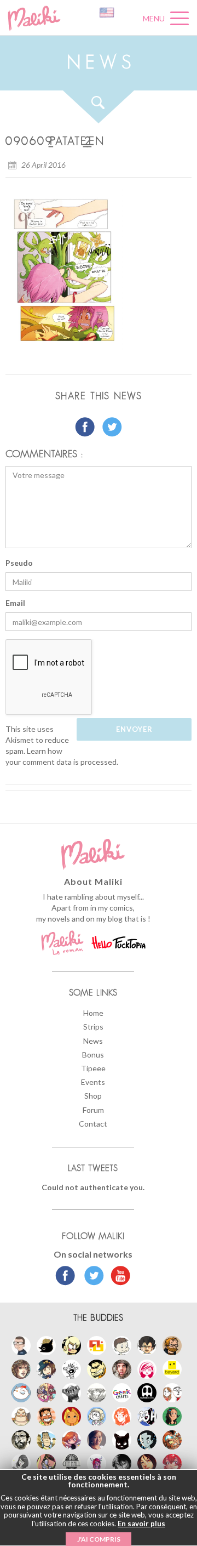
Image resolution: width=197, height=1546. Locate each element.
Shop (93, 1095)
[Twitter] (91, 1277)
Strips (93, 1026)
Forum (93, 1110)
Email (15, 602)
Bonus (93, 1054)
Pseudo (19, 562)
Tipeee (93, 1068)
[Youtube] (118, 1277)
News (93, 1040)
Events (93, 1082)
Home (93, 1013)
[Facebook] (65, 1277)
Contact (93, 1123)
